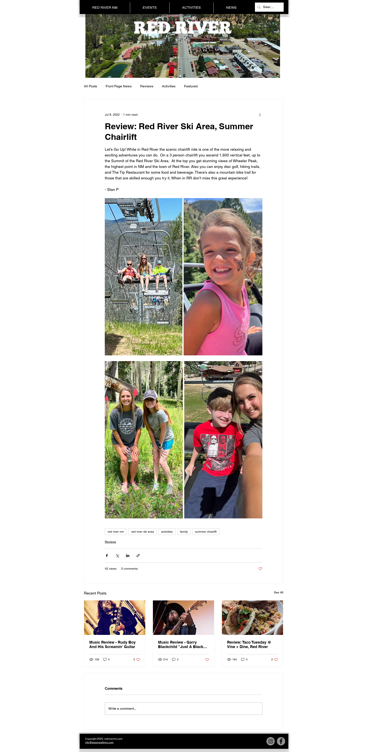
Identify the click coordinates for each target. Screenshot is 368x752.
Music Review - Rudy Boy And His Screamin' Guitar (112, 644)
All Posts (90, 86)
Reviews (146, 86)
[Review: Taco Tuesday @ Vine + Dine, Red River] (252, 617)
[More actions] (259, 114)
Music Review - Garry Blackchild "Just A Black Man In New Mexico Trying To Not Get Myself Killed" (181, 644)
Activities (168, 86)
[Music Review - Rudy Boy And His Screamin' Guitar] (114, 617)
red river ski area (142, 531)
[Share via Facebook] (107, 555)
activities (167, 531)
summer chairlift (206, 531)
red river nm (116, 531)
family (184, 531)
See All (278, 592)
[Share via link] (138, 555)
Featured (191, 86)
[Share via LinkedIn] (128, 555)
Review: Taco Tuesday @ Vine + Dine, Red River (249, 644)
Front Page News (119, 86)
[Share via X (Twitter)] (117, 555)
